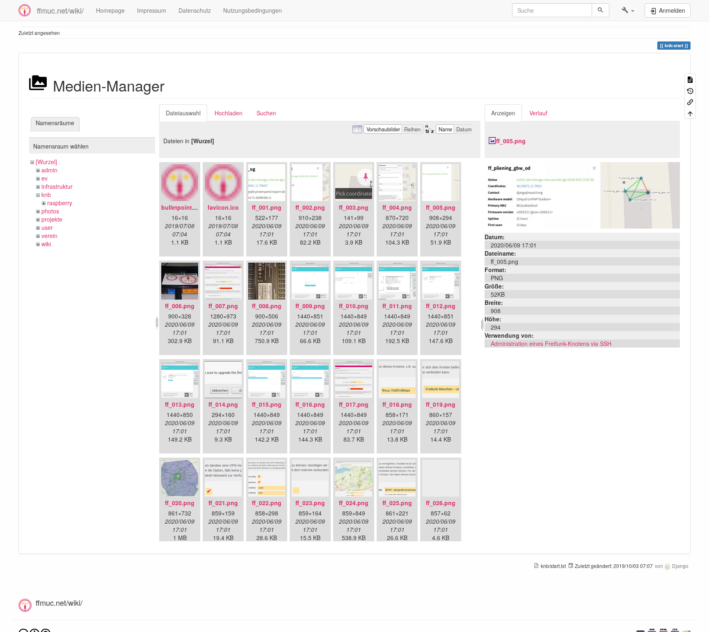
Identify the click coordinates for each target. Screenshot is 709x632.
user (47, 227)
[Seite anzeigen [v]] (690, 79)
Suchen (266, 113)
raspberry (59, 203)
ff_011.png (397, 306)
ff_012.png (440, 306)
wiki (46, 244)
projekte (51, 219)
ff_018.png (397, 404)
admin (49, 170)
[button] (627, 10)
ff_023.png (310, 503)
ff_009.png (310, 306)
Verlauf (538, 113)
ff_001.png (266, 207)
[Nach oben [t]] (690, 113)
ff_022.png (266, 503)
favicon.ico (223, 207)
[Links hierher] (690, 101)
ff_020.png (179, 503)
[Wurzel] (46, 162)
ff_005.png (440, 207)
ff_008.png (266, 306)
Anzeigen (503, 113)
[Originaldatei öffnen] (582, 194)
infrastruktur (57, 186)
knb (46, 194)
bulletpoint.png (183, 207)
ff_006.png (179, 306)
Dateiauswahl (183, 113)
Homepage (110, 10)
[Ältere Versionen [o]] (690, 90)
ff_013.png (179, 404)
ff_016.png (310, 404)
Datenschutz (194, 10)
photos (50, 211)
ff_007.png (223, 306)
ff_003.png (353, 207)
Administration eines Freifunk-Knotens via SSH (551, 343)
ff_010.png (353, 306)
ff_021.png (223, 503)
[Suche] (600, 10)
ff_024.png (353, 503)
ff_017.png (353, 404)
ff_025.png (397, 503)
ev (44, 178)
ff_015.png (266, 404)
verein (49, 235)
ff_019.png (440, 404)
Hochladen (228, 113)
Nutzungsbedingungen (252, 10)
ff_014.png (223, 404)
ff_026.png (440, 503)
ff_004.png (397, 207)
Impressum (151, 10)
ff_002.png (310, 207)
